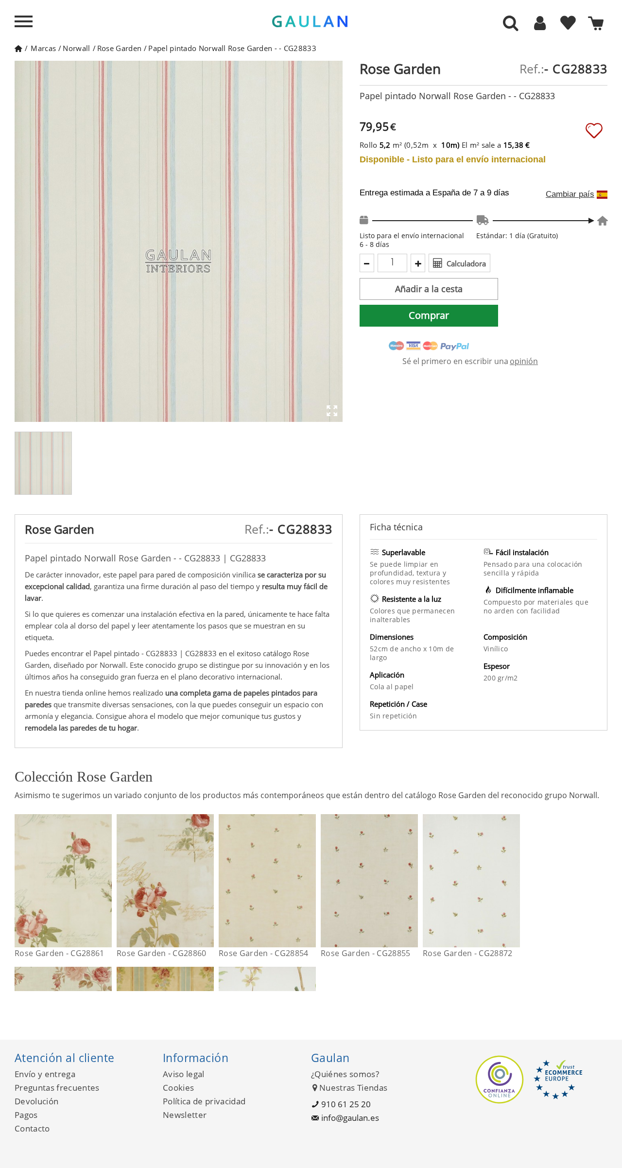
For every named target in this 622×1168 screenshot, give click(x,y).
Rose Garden (119, 48)
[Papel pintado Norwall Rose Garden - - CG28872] (514, 880)
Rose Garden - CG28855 (366, 953)
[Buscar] (510, 24)
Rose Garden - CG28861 (59, 953)
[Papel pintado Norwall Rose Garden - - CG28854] (310, 880)
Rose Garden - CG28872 (468, 953)
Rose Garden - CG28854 (264, 953)
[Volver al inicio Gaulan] (18, 48)
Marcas (43, 48)
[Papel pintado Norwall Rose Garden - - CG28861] (106, 880)
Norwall (76, 48)
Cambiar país (570, 194)
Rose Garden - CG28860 (162, 953)
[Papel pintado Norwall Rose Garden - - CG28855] (412, 880)
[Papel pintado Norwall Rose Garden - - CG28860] (208, 880)
